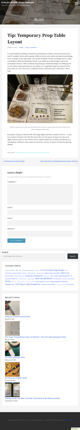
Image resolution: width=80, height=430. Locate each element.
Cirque (67, 270)
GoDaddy (69, 420)
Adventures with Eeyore (10, 270)
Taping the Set (9, 284)
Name (10, 208)
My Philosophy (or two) (19, 276)
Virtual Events (70, 284)
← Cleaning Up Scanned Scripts (13, 161)
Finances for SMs (39, 273)
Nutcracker (46, 276)
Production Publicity (22, 278)
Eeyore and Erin (31, 273)
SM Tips (46, 153)
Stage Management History (30, 281)
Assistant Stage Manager (22, 153)
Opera (52, 276)
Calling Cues (37, 270)
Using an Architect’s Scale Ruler (18, 317)
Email (10, 218)
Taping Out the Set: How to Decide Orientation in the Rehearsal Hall (32, 398)
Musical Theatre (9, 276)
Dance (25, 273)
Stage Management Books (21, 281)
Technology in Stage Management (27, 284)
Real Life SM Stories (37, 153)
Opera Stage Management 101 (63, 276)
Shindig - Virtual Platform (68, 278)
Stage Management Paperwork (59, 281)
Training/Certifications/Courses (61, 284)
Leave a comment (30, 47)
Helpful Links (65, 273)
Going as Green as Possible (52, 273)
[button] (77, 3)
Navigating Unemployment (34, 276)
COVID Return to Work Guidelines (13, 273)
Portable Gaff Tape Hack (15, 357)
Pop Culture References (11, 278)
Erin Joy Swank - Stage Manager (17, 2)
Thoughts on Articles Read (48, 284)
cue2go (21, 47)
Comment (11, 182)
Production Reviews (31, 278)
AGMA (20, 270)
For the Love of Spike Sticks (16, 378)
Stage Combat (14, 281)
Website (10, 229)
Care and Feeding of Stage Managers (52, 270)
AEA (17, 270)
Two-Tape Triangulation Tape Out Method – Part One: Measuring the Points (35, 337)
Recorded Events (57, 278)
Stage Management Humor (42, 281)
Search (5, 252)
